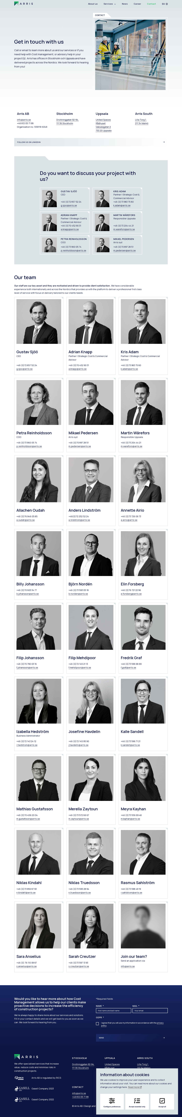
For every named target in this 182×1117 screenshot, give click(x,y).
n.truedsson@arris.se (80, 892)
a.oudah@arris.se (25, 519)
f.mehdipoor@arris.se (80, 667)
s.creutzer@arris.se (79, 966)
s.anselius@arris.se (26, 966)
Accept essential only (137, 1107)
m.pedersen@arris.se (124, 250)
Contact (151, 3)
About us (93, 3)
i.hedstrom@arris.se (26, 744)
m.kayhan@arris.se (130, 818)
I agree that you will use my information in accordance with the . (132, 1024)
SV (163, 3)
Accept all (162, 1107)
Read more (134, 1087)
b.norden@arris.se (78, 593)
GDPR (99, 1017)
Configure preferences (112, 1107)
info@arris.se (24, 119)
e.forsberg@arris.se (131, 593)
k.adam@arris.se (121, 205)
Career (137, 3)
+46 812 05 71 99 (80, 1096)
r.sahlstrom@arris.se (131, 892)
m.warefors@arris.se (124, 229)
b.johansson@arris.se (27, 593)
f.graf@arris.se (128, 667)
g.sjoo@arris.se (69, 205)
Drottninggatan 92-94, (83, 1064)
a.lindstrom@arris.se (79, 519)
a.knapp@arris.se (70, 229)
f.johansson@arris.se (27, 667)
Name (99, 1006)
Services (108, 3)
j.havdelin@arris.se (78, 744)
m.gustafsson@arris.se (28, 818)
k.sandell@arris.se (130, 744)
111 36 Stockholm (80, 1067)
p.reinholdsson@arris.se (73, 250)
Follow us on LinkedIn (29, 142)
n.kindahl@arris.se (26, 892)
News (125, 3)
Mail (135, 1006)
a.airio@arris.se (129, 519)
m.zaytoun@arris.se (79, 818)
